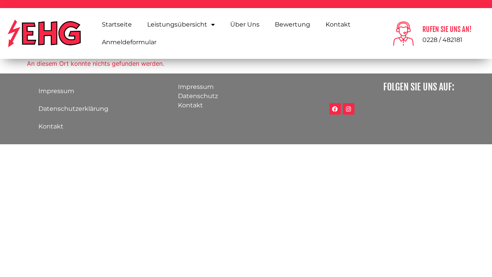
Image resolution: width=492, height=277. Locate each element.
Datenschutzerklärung (73, 108)
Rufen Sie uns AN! (447, 29)
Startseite (117, 24)
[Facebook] (335, 109)
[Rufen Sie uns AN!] (403, 34)
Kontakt (338, 24)
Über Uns (244, 24)
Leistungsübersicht (177, 24)
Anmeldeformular (129, 42)
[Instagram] (348, 109)
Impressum (56, 91)
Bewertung (292, 24)
